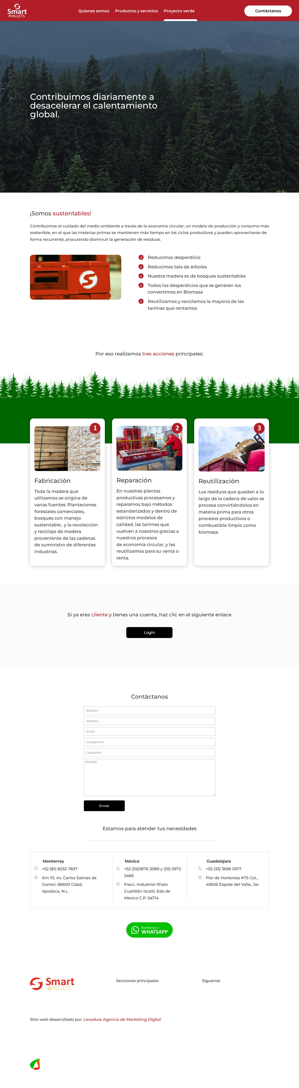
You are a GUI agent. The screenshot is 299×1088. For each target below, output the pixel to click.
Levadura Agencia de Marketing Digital (122, 1019)
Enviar (104, 806)
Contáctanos (268, 11)
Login (149, 632)
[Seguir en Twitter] (214, 997)
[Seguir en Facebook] (205, 997)
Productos (126, 994)
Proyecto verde (179, 11)
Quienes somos (93, 11)
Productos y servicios (136, 11)
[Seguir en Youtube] (223, 997)
